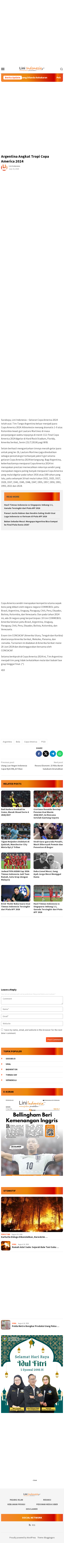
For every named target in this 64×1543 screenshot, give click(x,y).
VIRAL (14, 1244)
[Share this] (39, 754)
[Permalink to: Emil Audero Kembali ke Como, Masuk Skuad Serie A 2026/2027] (15, 799)
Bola (18, 741)
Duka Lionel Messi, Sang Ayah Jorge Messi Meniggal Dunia (47, 874)
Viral (8, 1064)
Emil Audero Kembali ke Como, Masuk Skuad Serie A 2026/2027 (15, 812)
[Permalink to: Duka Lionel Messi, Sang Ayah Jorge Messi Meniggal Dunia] (48, 861)
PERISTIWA (5, 1234)
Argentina (7, 741)
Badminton (11, 1069)
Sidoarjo (11, 1058)
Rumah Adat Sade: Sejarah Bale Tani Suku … (35, 1247)
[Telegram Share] (53, 754)
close (35, 1480)
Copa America (30, 741)
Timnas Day (11, 1075)
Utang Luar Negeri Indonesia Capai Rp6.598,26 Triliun (14, 765)
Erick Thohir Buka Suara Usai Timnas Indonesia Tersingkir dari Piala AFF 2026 (15, 906)
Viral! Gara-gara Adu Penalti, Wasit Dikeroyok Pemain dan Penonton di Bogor (48, 844)
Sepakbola (11, 1080)
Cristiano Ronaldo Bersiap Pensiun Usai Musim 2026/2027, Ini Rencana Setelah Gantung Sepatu (47, 813)
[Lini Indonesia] (32, 68)
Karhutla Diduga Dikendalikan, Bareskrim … (24, 1237)
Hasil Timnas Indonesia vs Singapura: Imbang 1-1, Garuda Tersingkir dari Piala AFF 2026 (48, 908)
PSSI (43, 741)
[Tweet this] (46, 754)
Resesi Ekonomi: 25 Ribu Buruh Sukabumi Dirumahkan (49, 765)
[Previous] (6, 1136)
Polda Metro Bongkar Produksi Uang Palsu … (35, 1326)
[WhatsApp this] (60, 754)
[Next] (58, 1136)
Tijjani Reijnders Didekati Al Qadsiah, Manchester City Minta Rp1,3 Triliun (15, 844)
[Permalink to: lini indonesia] (4, 167)
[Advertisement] (32, 32)
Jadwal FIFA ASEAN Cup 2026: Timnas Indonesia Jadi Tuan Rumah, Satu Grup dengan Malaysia (15, 875)
